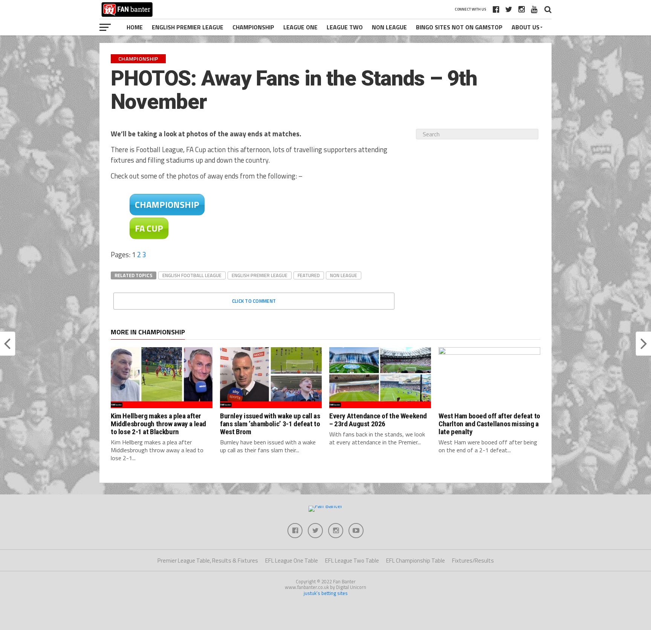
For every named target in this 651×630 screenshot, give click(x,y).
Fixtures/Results (473, 560)
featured (309, 275)
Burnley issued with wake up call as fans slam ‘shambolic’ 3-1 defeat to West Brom (270, 424)
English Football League (192, 275)
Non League (389, 27)
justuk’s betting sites (326, 593)
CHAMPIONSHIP (167, 204)
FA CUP (149, 228)
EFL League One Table (291, 560)
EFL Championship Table (415, 560)
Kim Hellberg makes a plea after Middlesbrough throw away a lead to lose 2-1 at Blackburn (158, 424)
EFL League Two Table (352, 560)
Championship (253, 27)
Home (135, 27)
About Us (525, 27)
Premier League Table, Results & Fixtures (207, 560)
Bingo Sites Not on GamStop (459, 27)
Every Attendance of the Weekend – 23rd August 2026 (378, 420)
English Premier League (187, 27)
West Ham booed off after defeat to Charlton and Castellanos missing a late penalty (489, 424)
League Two (345, 27)
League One (300, 27)
